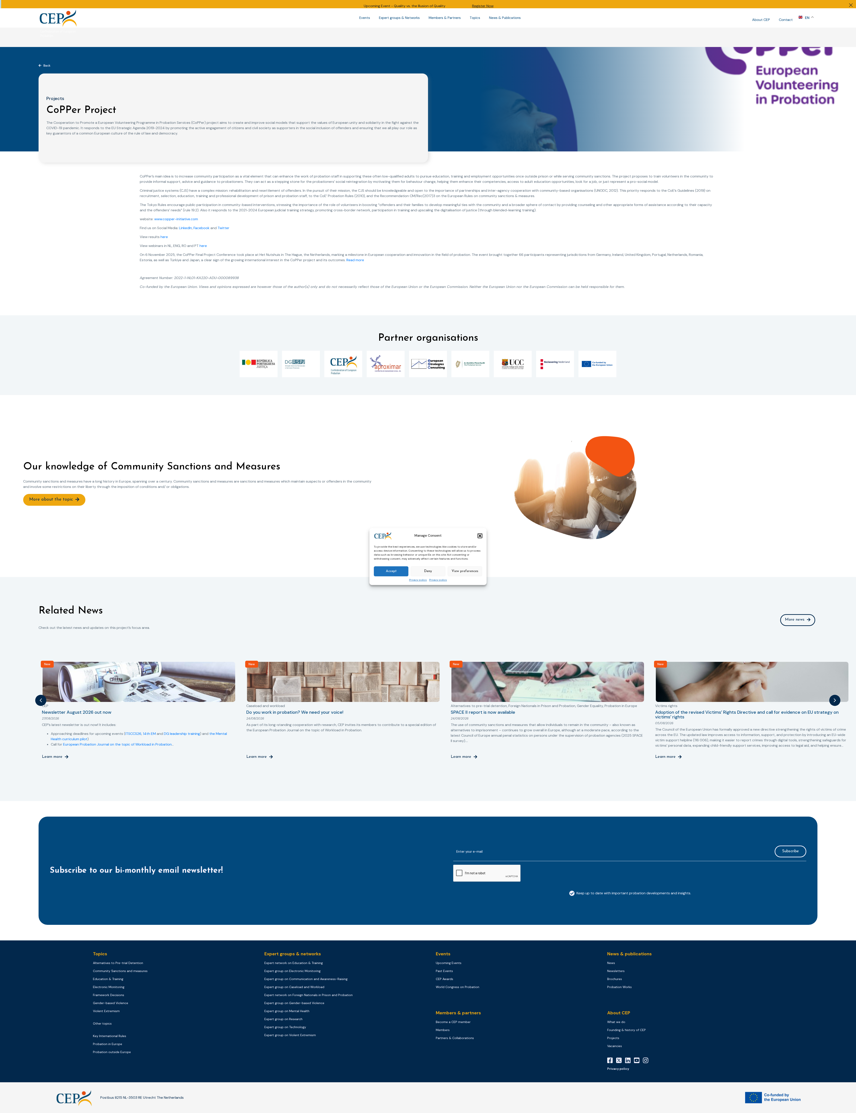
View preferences (465, 571)
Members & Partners (445, 18)
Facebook (201, 228)
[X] (620, 1060)
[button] (480, 536)
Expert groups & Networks (399, 18)
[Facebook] (611, 1060)
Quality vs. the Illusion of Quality (419, 6)
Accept (391, 571)
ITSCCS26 (133, 733)
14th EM (149, 733)
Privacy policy (418, 580)
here (164, 236)
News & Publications (505, 18)
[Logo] (59, 18)
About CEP (761, 19)
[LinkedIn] (629, 1060)
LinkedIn (185, 228)
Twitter (223, 228)
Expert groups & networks (292, 954)
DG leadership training (182, 733)
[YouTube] (638, 1060)
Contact (786, 19)
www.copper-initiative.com (176, 219)
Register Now (483, 6)
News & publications (629, 954)
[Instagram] (647, 1060)
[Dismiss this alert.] (851, 5)
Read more (355, 260)
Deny (428, 571)
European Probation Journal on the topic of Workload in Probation (117, 744)
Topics (475, 18)
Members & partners (458, 1013)
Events (364, 18)
